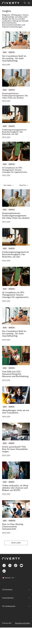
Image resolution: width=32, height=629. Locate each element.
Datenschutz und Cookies (22, 623)
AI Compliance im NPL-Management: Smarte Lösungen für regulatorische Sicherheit (14, 170)
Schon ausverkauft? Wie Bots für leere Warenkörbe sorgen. (15, 449)
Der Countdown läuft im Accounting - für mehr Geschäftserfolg (14, 58)
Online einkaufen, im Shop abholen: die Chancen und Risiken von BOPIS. (15, 487)
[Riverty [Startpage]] (10, 3)
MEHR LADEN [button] (16, 543)
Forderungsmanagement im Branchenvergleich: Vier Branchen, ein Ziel (14, 132)
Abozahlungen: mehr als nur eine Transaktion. (15, 411)
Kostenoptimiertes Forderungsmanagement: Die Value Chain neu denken (15, 95)
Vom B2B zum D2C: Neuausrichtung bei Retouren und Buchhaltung (15, 374)
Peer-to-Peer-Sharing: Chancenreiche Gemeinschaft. (12, 526)
